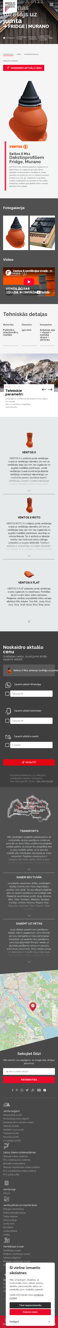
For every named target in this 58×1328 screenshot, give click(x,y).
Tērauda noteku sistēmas (15, 1156)
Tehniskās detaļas (31, 54)
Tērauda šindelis (11, 1126)
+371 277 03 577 (44, 781)
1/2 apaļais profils (12, 1140)
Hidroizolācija (10, 1220)
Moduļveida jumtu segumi (16, 1118)
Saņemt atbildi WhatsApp (27, 684)
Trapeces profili (11, 1133)
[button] (32, 1006)
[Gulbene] (39, 808)
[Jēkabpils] (37, 814)
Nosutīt (31, 762)
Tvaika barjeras (10, 1216)
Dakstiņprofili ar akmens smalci (18, 1122)
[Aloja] (32, 800)
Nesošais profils (11, 1137)
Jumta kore (8, 1223)
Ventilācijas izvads (12, 1250)
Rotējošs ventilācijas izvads (16, 1254)
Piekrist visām (30, 1312)
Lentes (6, 1234)
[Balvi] (43, 806)
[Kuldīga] (17, 810)
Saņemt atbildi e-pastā (26, 736)
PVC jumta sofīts (11, 1174)
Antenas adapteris (12, 1257)
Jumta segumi (11, 1111)
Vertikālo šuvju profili (13, 1129)
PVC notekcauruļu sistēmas (16, 1160)
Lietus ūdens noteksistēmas (19, 1152)
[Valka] (36, 800)
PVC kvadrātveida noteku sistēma (19, 1171)
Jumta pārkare (10, 1231)
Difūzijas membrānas (13, 1209)
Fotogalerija (8, 54)
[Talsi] (16, 806)
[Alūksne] (41, 803)
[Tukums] (20, 808)
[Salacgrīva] (28, 799)
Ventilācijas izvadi (13, 1246)
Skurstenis (8, 1227)
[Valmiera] (34, 802)
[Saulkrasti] (29, 805)
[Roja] (20, 804)
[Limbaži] (31, 803)
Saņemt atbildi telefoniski (27, 711)
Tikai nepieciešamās (30, 1305)
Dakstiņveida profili (12, 1115)
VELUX (6, 1193)
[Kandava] (18, 807)
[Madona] (35, 809)
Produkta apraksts (10, 61)
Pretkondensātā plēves (14, 1213)
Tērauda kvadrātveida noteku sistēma (21, 1167)
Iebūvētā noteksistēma (14, 1163)
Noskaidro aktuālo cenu (26, 68)
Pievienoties (29, 1079)
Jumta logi (9, 1189)
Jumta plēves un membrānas (20, 1205)
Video (19, 54)
